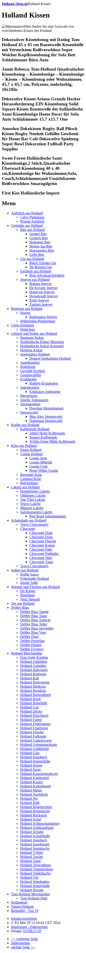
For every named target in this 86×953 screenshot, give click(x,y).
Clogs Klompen (22, 325)
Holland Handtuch (33, 757)
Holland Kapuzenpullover (39, 774)
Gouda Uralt (38, 466)
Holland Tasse (30, 861)
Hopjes (25, 313)
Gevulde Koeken (32, 371)
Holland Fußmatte (33, 736)
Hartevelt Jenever (42, 292)
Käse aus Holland (24, 446)
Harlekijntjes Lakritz (35, 491)
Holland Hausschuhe (35, 761)
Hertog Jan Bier (40, 246)
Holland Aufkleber (33, 661)
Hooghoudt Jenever (43, 296)
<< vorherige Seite (24, 939)
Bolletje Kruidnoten (43, 383)
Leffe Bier (36, 255)
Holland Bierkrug (33, 686)
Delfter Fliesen (31, 645)
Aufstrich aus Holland (27, 213)
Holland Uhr (29, 877)
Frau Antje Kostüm (34, 657)
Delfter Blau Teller (33, 624)
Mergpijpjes (28, 396)
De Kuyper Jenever (43, 288)
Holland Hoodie (32, 890)
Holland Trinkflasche (35, 873)
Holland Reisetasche (35, 811)
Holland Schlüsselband (36, 828)
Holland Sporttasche (35, 848)
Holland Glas (29, 753)
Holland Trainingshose (36, 869)
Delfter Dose (29, 637)
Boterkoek (27, 367)
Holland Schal (30, 819)
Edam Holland (30, 450)
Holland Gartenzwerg (36, 740)
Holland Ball (29, 678)
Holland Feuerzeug (34, 728)
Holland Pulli (29, 803)
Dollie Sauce (29, 574)
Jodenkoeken (29, 387)
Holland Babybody (34, 670)
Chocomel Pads (40, 549)
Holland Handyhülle (35, 886)
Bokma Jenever (40, 284)
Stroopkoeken (30, 404)
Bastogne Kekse (32, 338)
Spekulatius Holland (35, 354)
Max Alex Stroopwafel (45, 416)
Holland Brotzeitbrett (35, 695)
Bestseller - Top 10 (24, 911)
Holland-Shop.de (15, 4)
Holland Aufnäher (33, 666)
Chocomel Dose (41, 537)
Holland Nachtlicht (34, 794)
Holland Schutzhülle (35, 836)
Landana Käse (30, 479)
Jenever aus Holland (35, 279)
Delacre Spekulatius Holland (50, 358)
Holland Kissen (31, 782)
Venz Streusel (30, 599)
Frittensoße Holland (34, 578)
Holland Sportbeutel (34, 844)
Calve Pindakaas (32, 217)
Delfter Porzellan (32, 641)
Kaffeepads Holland (34, 429)
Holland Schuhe (32, 832)
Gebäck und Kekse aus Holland (34, 333)
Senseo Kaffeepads (43, 437)
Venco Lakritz (30, 504)
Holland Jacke (30, 769)
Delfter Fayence (31, 649)
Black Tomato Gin (42, 263)
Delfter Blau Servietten (36, 628)
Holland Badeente (33, 674)
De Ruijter (27, 591)
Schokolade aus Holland (28, 520)
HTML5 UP (32, 931)
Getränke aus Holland (27, 225)
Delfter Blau (20, 607)
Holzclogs (27, 329)
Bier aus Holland (32, 230)
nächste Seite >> (23, 947)
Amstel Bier (38, 234)
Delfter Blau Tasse (33, 616)
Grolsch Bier (38, 238)
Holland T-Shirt (31, 852)
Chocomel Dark (41, 533)
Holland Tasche (31, 857)
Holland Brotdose (33, 691)
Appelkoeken (30, 362)
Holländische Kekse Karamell (42, 346)
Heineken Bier (39, 242)
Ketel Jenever (39, 300)
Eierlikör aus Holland (35, 271)
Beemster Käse (31, 475)
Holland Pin (29, 799)
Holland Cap (29, 707)
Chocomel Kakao (42, 545)
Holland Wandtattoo (34, 882)
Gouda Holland (31, 454)
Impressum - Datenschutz (29, 927)
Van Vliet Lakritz (32, 500)
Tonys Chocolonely (34, 524)
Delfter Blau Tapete (34, 612)
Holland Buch (30, 699)
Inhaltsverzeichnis (24, 918)
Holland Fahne (31, 720)
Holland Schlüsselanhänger (40, 823)
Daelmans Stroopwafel (45, 421)
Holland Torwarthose (35, 865)
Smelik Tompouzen (34, 400)
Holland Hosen (31, 765)
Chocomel (27, 529)
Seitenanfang (20, 943)
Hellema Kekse (31, 350)
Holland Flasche (32, 732)
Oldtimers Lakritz (33, 495)
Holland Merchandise (26, 653)
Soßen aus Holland (25, 570)
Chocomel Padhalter (44, 554)
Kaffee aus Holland (25, 425)
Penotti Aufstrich (32, 221)
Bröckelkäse (29, 483)
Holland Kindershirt (34, 778)
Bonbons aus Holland (26, 309)
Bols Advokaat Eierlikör (46, 275)
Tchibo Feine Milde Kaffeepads (52, 441)
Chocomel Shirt (40, 558)
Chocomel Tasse (41, 562)
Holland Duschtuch (34, 715)
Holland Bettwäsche (35, 682)
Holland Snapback (33, 840)
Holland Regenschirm (36, 807)
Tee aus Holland (23, 603)
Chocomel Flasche (42, 541)
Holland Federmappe (35, 724)
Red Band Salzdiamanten (47, 516)
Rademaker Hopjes (43, 317)
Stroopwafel (29, 412)
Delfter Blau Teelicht (35, 620)
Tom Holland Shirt (33, 898)
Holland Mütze (31, 790)
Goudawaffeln (30, 375)
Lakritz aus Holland (25, 487)
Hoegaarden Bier (41, 250)
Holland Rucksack (33, 815)
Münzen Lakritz (31, 508)
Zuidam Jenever (41, 304)
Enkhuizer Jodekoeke (45, 392)
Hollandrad (19, 902)
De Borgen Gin (40, 267)
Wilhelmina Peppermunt (37, 321)
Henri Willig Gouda (43, 470)
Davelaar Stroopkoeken (46, 408)
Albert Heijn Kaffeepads (47, 433)
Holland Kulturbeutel (35, 786)
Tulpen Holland (22, 906)
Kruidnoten (28, 379)
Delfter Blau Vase (33, 632)
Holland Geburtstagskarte (38, 745)
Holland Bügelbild (33, 703)
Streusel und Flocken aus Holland (35, 587)
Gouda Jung (38, 458)
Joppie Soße (29, 583)
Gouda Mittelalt (40, 462)
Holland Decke (31, 711)
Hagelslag (27, 595)
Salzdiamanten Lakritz (36, 512)
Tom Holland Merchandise (30, 894)
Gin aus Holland (32, 259)
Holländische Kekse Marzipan (42, 342)
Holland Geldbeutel (34, 749)
